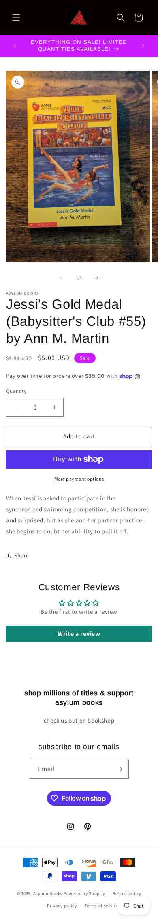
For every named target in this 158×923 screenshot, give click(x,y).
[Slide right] (97, 278)
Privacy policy (62, 905)
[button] (16, 17)
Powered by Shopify (84, 893)
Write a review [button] (79, 633)
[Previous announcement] (15, 46)
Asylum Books (47, 893)
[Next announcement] (143, 46)
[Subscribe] (119, 769)
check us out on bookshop (79, 720)
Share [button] (21, 555)
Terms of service (102, 905)
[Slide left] (61, 278)
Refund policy (127, 893)
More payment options (79, 479)
